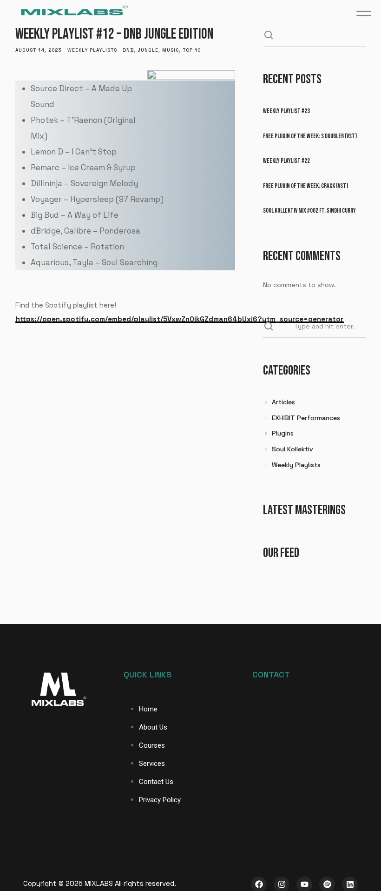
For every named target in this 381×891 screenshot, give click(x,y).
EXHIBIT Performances (306, 418)
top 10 (192, 50)
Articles (283, 402)
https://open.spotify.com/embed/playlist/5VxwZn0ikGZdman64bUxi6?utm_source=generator (179, 319)
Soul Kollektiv (292, 449)
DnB (128, 50)
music (170, 50)
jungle (148, 50)
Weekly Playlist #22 (286, 161)
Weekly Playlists (92, 50)
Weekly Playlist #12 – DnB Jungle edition (114, 34)
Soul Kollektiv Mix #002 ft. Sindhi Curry (309, 210)
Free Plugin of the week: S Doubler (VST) (310, 136)
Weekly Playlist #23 (286, 111)
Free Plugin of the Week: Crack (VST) (305, 186)
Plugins (283, 433)
